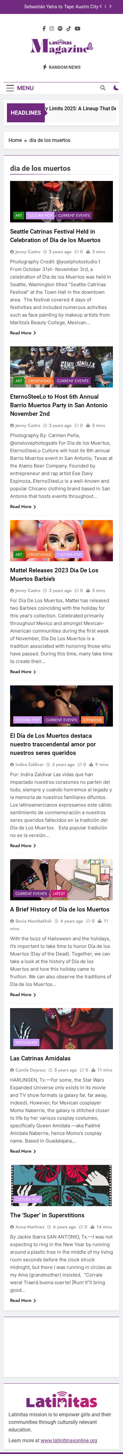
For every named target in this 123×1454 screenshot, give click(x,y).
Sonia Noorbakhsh (33, 921)
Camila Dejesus (30, 1070)
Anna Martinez (29, 1227)
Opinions (92, 720)
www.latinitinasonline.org (69, 1441)
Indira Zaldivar (29, 764)
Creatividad (39, 381)
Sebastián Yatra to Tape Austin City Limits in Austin (61, 7)
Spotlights (26, 1042)
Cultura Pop (40, 215)
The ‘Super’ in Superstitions (48, 1215)
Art (18, 215)
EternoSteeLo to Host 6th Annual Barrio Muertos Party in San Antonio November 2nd (59, 405)
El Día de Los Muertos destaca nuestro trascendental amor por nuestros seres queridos (53, 744)
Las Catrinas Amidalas (40, 1058)
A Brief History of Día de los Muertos (59, 909)
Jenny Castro (27, 251)
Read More (21, 333)
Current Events (74, 215)
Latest (59, 894)
